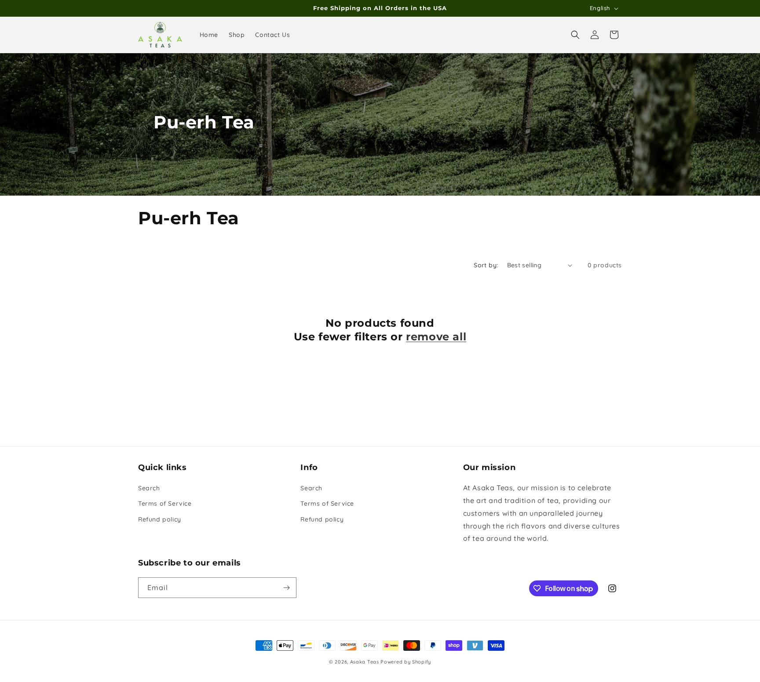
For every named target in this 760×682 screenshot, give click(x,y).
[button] (575, 34)
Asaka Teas (364, 662)
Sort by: (486, 265)
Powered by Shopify (405, 662)
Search (149, 488)
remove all (436, 336)
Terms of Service (165, 503)
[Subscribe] (286, 587)
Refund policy (159, 519)
